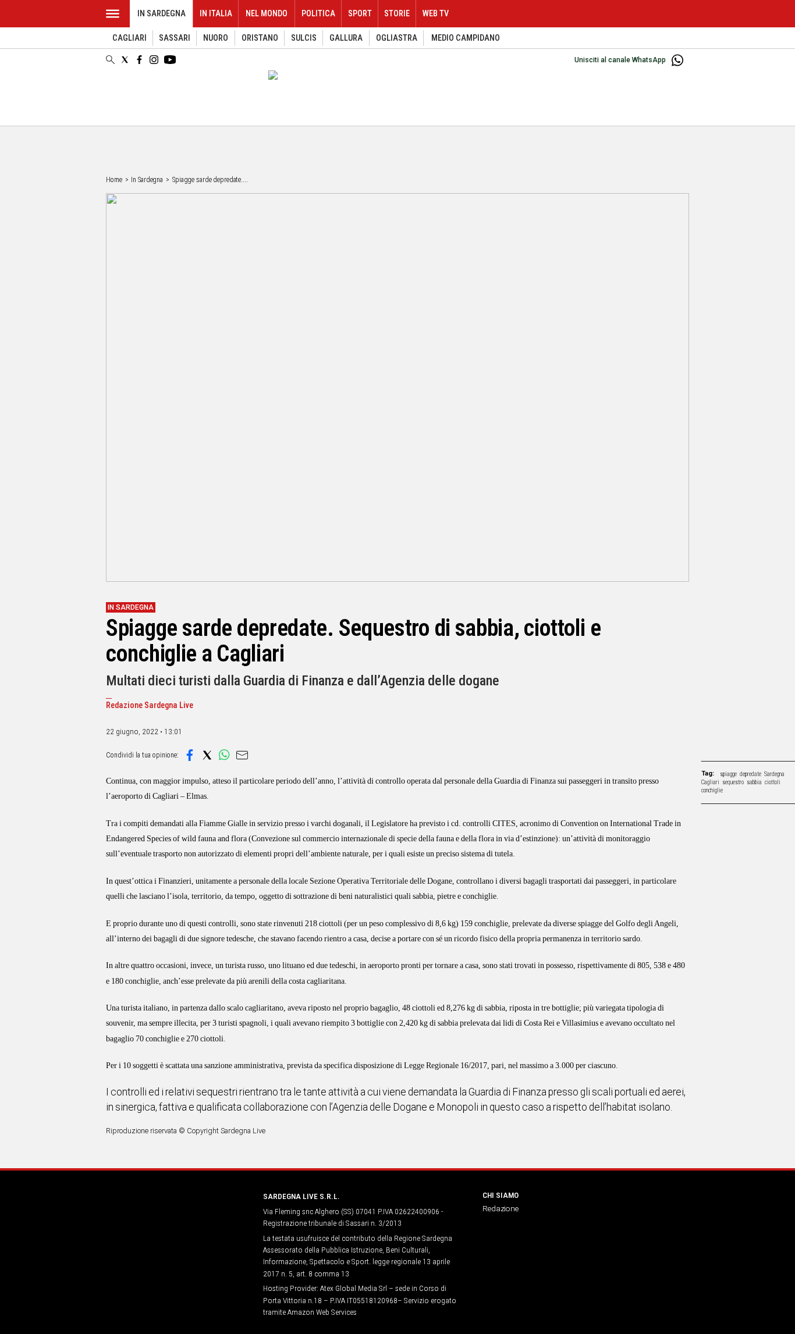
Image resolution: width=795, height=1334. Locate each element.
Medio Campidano (465, 38)
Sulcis (304, 38)
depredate (750, 774)
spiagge (728, 774)
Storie (397, 14)
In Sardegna (161, 14)
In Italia (216, 14)
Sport (360, 14)
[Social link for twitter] (124, 59)
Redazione (500, 1208)
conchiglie (712, 790)
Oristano (260, 38)
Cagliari (129, 38)
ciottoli (772, 782)
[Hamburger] (112, 13)
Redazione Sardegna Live (149, 705)
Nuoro (215, 38)
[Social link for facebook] (139, 59)
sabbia (754, 782)
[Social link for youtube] (170, 59)
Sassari (174, 38)
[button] (190, 755)
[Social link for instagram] (154, 59)
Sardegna (774, 774)
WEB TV (436, 14)
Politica (318, 14)
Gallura (346, 38)
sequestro (733, 782)
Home (114, 180)
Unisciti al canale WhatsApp (620, 60)
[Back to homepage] (177, 1218)
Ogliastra (396, 38)
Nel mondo (267, 14)
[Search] (110, 60)
